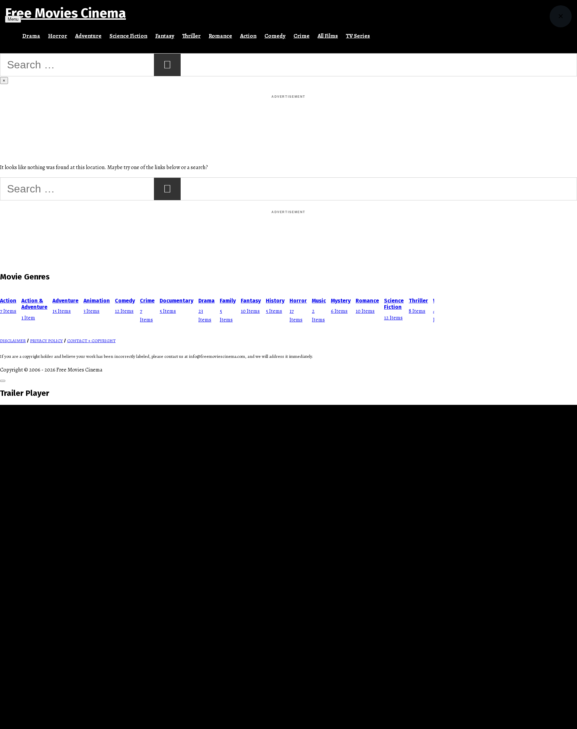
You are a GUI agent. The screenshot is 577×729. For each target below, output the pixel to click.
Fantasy (164, 36)
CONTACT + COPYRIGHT (91, 341)
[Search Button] (378, 33)
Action (248, 36)
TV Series (358, 36)
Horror (57, 36)
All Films (328, 36)
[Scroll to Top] (2, 381)
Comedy (274, 36)
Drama (31, 36)
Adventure (88, 36)
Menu (13, 19)
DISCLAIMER (13, 341)
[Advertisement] (288, 115)
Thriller (191, 36)
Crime (302, 36)
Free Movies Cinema (65, 13)
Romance (220, 36)
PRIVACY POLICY (46, 341)
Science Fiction (128, 36)
